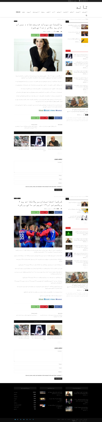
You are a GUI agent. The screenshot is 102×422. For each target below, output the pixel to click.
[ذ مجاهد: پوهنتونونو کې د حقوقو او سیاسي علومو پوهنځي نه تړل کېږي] (38, 141)
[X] (81, 1)
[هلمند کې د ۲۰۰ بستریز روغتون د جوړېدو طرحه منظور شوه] (21, 141)
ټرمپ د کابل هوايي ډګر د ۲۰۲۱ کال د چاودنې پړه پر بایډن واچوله (81, 401)
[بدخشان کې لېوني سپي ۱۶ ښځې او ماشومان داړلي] (69, 409)
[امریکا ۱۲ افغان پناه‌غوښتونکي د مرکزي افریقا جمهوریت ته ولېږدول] (69, 79)
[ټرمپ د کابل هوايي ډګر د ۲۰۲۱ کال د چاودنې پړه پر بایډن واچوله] (69, 401)
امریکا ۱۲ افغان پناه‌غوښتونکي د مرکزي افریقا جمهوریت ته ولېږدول (81, 79)
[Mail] (24, 419)
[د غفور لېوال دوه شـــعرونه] (84, 33)
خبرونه (83, 19)
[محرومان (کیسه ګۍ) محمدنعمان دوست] (84, 40)
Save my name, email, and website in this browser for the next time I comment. (43, 186)
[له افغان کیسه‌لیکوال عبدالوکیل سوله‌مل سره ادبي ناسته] (77, 102)
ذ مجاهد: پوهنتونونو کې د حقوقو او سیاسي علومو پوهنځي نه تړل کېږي (38, 149)
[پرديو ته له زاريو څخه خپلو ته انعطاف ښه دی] (42, 405)
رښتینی (48, 31)
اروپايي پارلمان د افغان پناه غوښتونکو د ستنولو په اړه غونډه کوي (81, 87)
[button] (86, 15)
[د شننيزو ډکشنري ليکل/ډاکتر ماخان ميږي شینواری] (84, 27)
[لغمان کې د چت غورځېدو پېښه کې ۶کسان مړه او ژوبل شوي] (42, 392)
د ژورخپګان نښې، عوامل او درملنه (48, 126)
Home (87, 19)
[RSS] (20, 419)
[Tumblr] (83, 1)
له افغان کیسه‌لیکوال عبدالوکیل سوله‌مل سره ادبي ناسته (77, 111)
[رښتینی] (55, 31)
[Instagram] (85, 1)
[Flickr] (30, 419)
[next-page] (59, 153)
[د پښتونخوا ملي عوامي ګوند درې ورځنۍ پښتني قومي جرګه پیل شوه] (54, 141)
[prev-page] (61, 153)
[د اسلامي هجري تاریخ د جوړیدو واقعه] (42, 399)
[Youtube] (79, 1)
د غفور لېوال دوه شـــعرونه (74, 32)
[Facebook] (87, 1)
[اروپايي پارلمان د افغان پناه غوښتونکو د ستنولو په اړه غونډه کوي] (69, 87)
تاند (84, 114)
